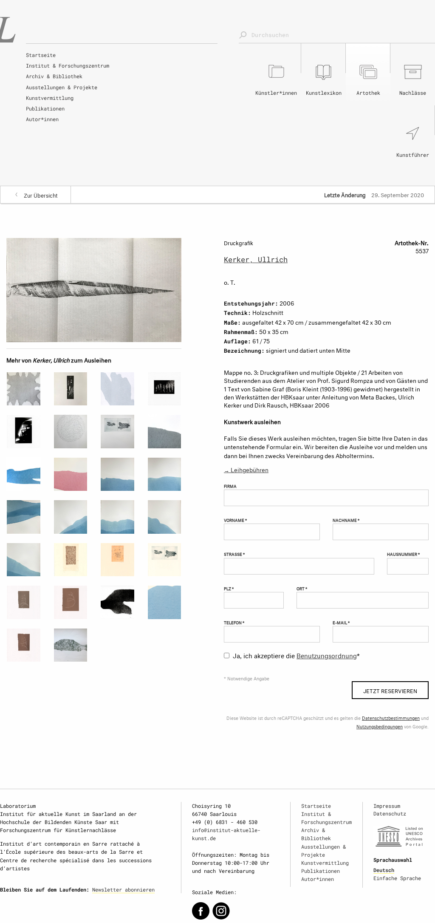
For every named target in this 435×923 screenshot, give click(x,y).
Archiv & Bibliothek (54, 76)
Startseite (41, 54)
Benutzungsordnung (327, 655)
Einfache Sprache (397, 878)
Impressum (386, 805)
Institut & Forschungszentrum (67, 65)
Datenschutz (389, 813)
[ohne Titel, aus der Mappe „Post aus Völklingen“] (117, 602)
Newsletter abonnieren (123, 889)
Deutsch (383, 869)
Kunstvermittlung (49, 97)
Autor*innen (42, 119)
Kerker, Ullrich (256, 259)
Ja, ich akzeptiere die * (296, 655)
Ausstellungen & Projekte (61, 87)
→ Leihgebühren (246, 468)
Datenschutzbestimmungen (391, 717)
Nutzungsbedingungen (379, 726)
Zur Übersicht (41, 194)
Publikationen (45, 108)
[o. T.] (93, 288)
